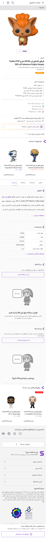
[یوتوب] (3, 433)
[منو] (3, 2)
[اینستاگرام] (20, 433)
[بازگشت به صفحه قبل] (42, 2)
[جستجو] (12, 2)
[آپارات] (14, 433)
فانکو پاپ (8, 197)
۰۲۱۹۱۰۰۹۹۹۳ (34, 455)
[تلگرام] (9, 433)
